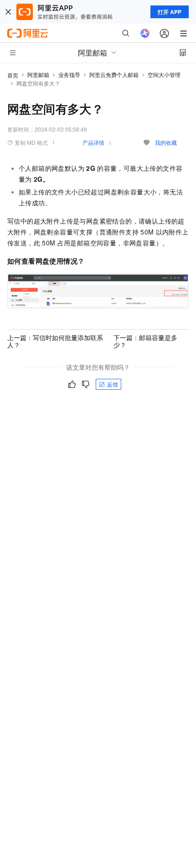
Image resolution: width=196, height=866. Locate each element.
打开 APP (169, 12)
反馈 (112, 384)
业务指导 (69, 74)
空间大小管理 (164, 74)
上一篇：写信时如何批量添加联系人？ (55, 341)
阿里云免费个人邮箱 (114, 74)
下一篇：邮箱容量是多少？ (145, 341)
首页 (12, 75)
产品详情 (93, 142)
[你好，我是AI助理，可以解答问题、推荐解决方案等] (145, 33)
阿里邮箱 (38, 74)
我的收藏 (166, 142)
